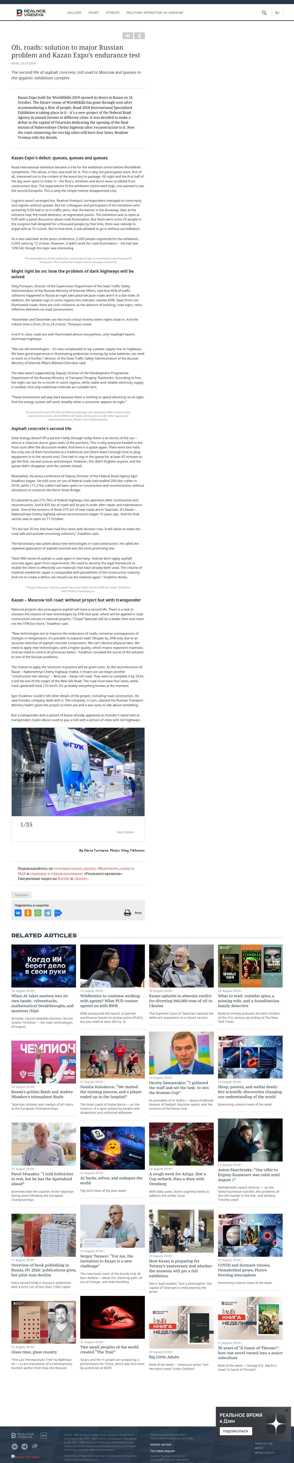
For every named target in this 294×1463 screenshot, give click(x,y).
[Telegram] (47, 912)
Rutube (64, 878)
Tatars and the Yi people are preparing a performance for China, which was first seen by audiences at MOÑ (112, 1357)
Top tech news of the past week (111, 1184)
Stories (113, 13)
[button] (130, 811)
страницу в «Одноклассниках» (56, 873)
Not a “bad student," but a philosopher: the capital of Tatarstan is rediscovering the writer (180, 1276)
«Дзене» (81, 878)
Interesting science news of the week (250, 1095)
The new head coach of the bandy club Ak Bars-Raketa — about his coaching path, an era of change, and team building (111, 1269)
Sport (93, 13)
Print (138, 913)
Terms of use (264, 1443)
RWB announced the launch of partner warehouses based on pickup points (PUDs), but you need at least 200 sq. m (111, 1008)
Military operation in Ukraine (155, 13)
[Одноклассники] (139, 35)
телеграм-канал (68, 868)
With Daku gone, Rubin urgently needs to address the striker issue (179, 1184)
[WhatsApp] (37, 912)
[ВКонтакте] (127, 35)
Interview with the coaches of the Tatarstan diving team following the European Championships (42, 1186)
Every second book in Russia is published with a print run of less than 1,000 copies (43, 1276)
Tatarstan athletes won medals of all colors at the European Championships (42, 1100)
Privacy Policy (265, 1452)
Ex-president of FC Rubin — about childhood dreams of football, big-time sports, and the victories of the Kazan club (181, 1095)
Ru (277, 13)
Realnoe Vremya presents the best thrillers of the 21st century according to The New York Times (249, 1008)
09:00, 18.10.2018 (23, 63)
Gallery (74, 13)
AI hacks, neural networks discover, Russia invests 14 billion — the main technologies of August (42, 1011)
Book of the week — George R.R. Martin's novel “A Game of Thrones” (250, 1358)
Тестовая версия (162, 1451)
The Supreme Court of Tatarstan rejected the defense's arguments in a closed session (181, 1006)
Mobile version (161, 1444)
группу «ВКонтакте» (101, 868)
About (259, 1448)
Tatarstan (21, 895)
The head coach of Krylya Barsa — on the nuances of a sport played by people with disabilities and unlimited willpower (111, 1099)
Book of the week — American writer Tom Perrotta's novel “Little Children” (179, 1362)
